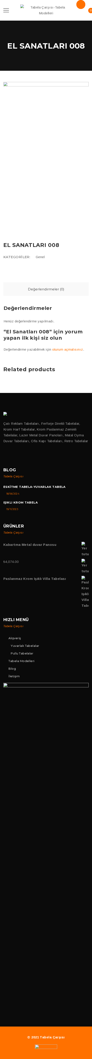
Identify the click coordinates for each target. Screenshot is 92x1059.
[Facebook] (5, 455)
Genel (40, 257)
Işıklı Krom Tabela (20, 502)
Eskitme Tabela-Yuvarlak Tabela (34, 487)
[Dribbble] (24, 455)
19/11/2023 (12, 509)
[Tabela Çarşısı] (5, 414)
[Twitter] (15, 455)
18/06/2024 (12, 493)
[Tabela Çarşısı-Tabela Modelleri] (45, 10)
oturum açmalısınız (67, 349)
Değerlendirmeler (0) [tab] (46, 289)
